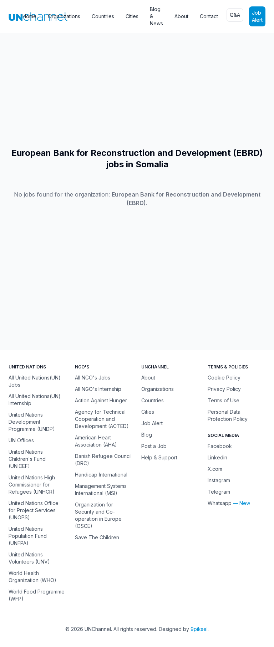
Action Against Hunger (101, 400)
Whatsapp (220, 503)
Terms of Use (223, 400)
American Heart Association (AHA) (96, 441)
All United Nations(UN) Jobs (35, 381)
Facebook (220, 446)
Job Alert (257, 16)
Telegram (219, 492)
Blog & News (156, 16)
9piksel (199, 629)
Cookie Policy (224, 378)
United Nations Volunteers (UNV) (29, 558)
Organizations (64, 16)
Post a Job (154, 446)
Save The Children (97, 537)
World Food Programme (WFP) (37, 595)
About (181, 16)
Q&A (235, 15)
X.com (215, 469)
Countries (103, 16)
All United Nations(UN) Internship (35, 399)
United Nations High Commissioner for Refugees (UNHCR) (32, 484)
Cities (132, 16)
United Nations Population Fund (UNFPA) (28, 536)
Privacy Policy (224, 389)
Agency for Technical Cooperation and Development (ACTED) (102, 419)
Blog (146, 435)
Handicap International (101, 475)
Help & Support (159, 457)
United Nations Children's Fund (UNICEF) (27, 459)
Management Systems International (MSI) (101, 489)
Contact (209, 16)
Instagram (219, 480)
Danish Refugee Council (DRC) (103, 459)
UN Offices (21, 440)
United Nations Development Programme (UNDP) (32, 422)
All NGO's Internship (98, 389)
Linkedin (217, 457)
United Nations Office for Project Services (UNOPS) (34, 510)
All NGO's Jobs (92, 378)
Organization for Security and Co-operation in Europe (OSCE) (98, 515)
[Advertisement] (137, 90)
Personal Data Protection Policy (228, 415)
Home (29, 16)
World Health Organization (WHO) (32, 576)
